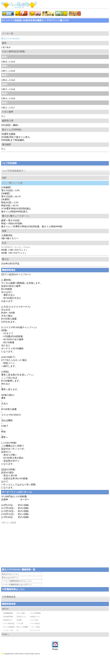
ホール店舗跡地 (8, 627)
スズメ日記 (34, 620)
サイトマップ (35, 630)
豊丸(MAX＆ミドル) (10, 574)
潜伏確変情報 (8, 616)
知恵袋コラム (35, 616)
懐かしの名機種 (22, 627)
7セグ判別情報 (35, 613)
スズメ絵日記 (35, 623)
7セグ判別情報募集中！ (14, 171)
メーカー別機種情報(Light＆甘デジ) (16, 585)
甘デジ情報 (21, 613)
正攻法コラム (21, 616)
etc (18, 630)
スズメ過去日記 (8, 623)
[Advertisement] (24, 27)
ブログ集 (20, 623)
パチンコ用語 (35, 627)
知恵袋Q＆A (7, 620)
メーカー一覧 (8, 630)
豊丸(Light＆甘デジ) (10, 577)
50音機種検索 (9, 597)
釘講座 (19, 620)
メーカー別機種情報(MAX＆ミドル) (16, 581)
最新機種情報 (8, 613)
